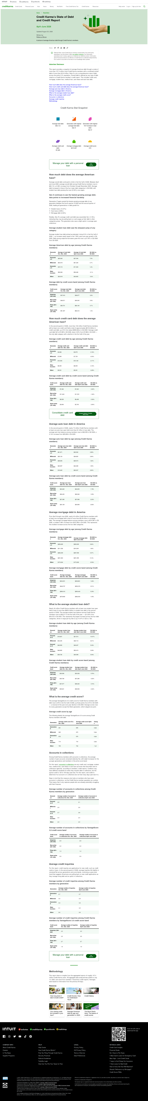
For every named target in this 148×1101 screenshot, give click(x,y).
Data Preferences (79, 1056)
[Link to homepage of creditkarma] (24, 1)
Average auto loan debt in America (60, 89)
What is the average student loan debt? (61, 93)
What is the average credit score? (60, 95)
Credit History (89, 996)
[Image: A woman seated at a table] (74, 1006)
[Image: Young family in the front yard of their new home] (57, 1006)
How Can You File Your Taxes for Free (50, 1064)
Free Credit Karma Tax (72, 6)
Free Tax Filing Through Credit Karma (50, 1053)
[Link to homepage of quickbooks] (35, 1)
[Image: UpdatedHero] (91, 991)
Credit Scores (85, 6)
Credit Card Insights (116, 1047)
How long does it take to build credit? (57, 997)
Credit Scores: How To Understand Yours (74, 998)
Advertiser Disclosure (56, 64)
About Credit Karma (9, 1047)
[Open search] (144, 6)
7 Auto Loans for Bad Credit (118, 1064)
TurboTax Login (43, 1061)
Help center (122, 6)
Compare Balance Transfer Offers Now (85, 414)
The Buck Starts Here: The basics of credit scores (91, 1013)
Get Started (91, 164)
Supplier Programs (9, 1056)
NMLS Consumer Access (51, 1082)
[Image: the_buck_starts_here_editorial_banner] (91, 1006)
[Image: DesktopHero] (74, 991)
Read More (46, 13)
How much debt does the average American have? (65, 85)
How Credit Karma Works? (46, 1050)
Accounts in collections (56, 97)
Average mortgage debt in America (60, 91)
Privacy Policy (78, 1047)
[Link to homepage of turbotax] (13, 1)
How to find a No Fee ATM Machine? (121, 1066)
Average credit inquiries (56, 99)
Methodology (53, 101)
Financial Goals (115, 1050)
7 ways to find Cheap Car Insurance (121, 1061)
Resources (95, 6)
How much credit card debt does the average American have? (69, 87)
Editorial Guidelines (44, 1058)
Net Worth (60, 6)
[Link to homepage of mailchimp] (46, 1)
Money (52, 6)
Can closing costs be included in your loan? (56, 1013)
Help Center (42, 1047)
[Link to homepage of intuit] (4, 1)
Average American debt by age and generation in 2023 (73, 1013)
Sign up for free (136, 6)
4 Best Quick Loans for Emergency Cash (123, 1056)
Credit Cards (18, 6)
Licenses (42, 1082)
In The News (7, 1053)
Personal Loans (29, 6)
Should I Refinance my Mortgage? (120, 1069)
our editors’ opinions (78, 54)
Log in (128, 6)
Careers (5, 1050)
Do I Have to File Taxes (117, 1053)
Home (45, 6)
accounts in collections (66, 764)
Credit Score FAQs (116, 1072)
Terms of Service (79, 1053)
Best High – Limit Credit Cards (119, 1058)
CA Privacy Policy (80, 1050)
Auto (38, 6)
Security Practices (44, 1056)
